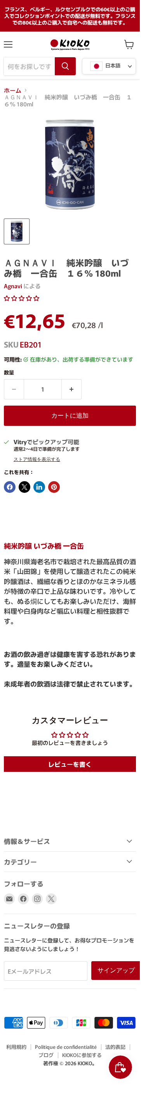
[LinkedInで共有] (39, 487)
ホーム (12, 90)
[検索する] (65, 66)
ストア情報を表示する (37, 459)
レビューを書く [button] (70, 764)
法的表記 (115, 1046)
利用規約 (16, 1046)
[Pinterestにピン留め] (54, 487)
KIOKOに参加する (82, 1055)
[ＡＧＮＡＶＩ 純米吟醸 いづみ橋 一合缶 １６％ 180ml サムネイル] (16, 231)
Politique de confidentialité (66, 1046)
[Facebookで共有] (10, 487)
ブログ (46, 1055)
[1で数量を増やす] (72, 389)
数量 (9, 372)
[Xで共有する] (24, 487)
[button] (21, 298)
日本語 (112, 65)
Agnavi (13, 286)
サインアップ (116, 970)
